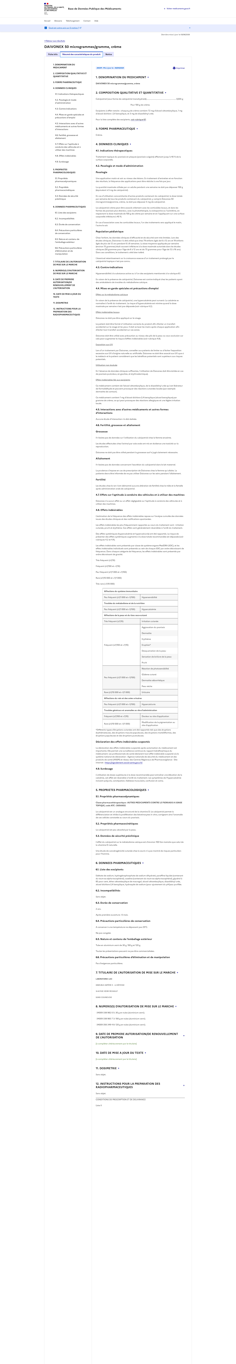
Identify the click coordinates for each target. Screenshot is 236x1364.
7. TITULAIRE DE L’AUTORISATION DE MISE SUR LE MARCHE (69, 263)
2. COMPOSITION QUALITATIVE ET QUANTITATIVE (70, 75)
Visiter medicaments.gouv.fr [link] (178, 8)
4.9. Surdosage (62, 161)
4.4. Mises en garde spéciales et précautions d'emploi (69, 116)
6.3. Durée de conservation (67, 224)
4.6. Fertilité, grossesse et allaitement (66, 137)
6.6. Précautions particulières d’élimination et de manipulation (68, 250)
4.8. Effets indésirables (65, 155)
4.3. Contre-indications (66, 108)
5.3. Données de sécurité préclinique (66, 197)
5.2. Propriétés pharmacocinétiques (65, 189)
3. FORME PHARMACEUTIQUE (67, 82)
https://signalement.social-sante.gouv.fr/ (123, 762)
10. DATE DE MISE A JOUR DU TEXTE (67, 295)
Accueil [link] (47, 21)
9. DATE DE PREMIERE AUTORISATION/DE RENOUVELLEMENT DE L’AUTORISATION (64, 284)
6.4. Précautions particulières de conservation (68, 232)
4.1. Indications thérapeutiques (69, 94)
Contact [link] (86, 21)
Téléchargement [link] (73, 21)
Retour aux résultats (55, 40)
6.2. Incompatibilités (64, 218)
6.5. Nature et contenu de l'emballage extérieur (67, 241)
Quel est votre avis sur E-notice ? (64, 27)
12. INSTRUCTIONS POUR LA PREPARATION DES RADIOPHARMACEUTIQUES (67, 311)
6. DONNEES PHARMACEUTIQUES (69, 206)
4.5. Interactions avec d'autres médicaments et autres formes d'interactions (69, 126)
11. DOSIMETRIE (60, 302)
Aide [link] (96, 21)
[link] (94, 8)
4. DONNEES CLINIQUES (64, 88)
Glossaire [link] (58, 21)
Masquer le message (190, 28)
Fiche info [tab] (53, 54)
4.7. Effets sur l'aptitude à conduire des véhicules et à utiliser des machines (68, 147)
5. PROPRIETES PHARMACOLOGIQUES (64, 171)
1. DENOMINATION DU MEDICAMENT (64, 66)
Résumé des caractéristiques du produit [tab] (81, 54)
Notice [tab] (108, 54)
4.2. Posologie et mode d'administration (65, 101)
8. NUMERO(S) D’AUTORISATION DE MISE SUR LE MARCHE (69, 272)
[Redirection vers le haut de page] (148, 77)
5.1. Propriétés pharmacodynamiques (65, 180)
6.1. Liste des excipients (65, 212)
